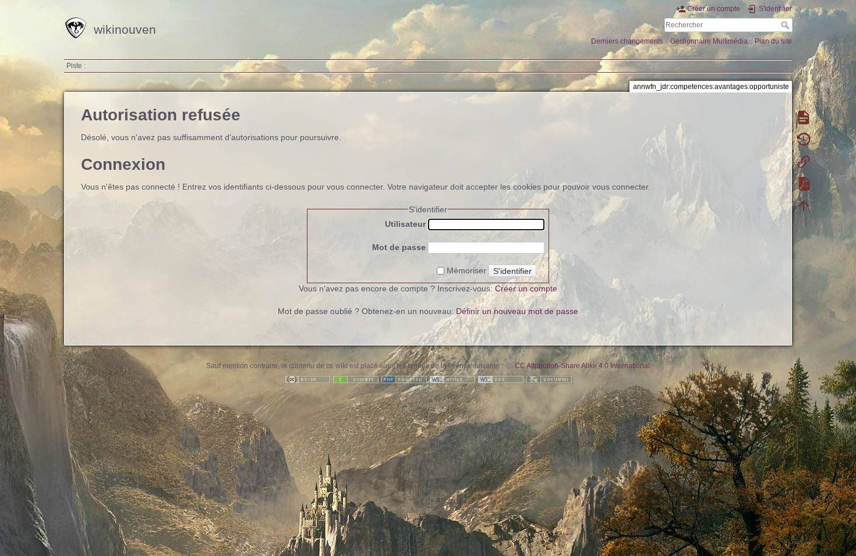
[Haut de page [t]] (803, 205)
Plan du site (773, 41)
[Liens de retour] (803, 161)
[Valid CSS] (500, 379)
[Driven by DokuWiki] (549, 379)
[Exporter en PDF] (803, 183)
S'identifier (512, 271)
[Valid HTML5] (452, 379)
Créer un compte (526, 288)
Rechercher (786, 25)
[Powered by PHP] (404, 379)
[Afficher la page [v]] (803, 117)
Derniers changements (627, 41)
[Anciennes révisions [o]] (803, 139)
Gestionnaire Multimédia (709, 41)
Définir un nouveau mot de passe (517, 311)
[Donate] (356, 379)
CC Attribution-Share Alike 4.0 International (582, 366)
